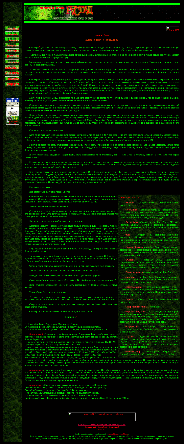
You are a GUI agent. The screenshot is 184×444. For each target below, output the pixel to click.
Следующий (114, 427)
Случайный (102, 427)
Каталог (101, 429)
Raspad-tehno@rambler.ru (118, 434)
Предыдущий (90, 427)
